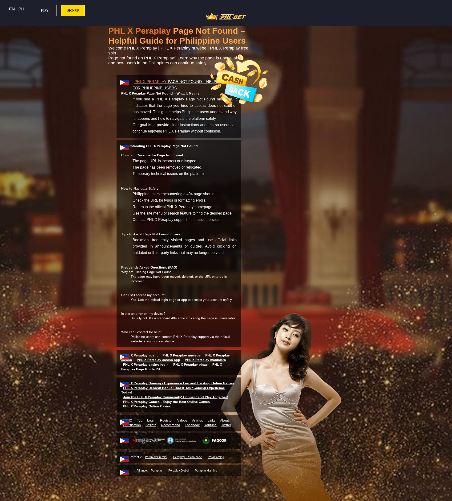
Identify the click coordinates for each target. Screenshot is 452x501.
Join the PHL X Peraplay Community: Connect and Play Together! (175, 397)
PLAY (44, 10)
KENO (127, 420)
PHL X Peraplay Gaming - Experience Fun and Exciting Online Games (178, 383)
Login (151, 420)
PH (21, 9)
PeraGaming (216, 457)
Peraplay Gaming (206, 470)
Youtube (210, 425)
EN (12, 9)
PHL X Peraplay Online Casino (147, 406)
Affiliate (150, 425)
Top (139, 420)
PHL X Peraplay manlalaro (205, 360)
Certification (132, 425)
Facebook (192, 425)
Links (211, 420)
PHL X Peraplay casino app (158, 360)
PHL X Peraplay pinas (190, 364)
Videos (182, 420)
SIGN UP (73, 10)
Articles (197, 420)
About (224, 420)
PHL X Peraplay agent (140, 355)
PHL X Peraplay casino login (146, 364)
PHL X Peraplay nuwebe (181, 355)
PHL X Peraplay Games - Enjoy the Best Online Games (166, 402)
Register (166, 420)
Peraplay (156, 470)
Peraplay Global (178, 470)
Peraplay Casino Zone (187, 457)
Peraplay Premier (156, 457)
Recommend (170, 425)
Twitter (226, 425)
